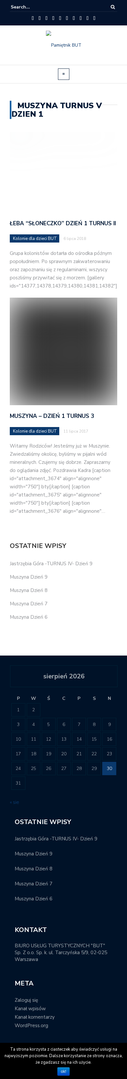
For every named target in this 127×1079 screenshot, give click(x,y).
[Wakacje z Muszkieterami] (67, 18)
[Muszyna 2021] (53, 18)
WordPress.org (31, 1025)
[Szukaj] (113, 7)
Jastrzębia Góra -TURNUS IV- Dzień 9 (51, 563)
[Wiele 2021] (60, 18)
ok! (63, 1071)
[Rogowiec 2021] (39, 18)
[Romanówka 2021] (87, 18)
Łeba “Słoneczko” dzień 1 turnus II (63, 223)
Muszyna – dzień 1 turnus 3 (52, 416)
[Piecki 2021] (80, 18)
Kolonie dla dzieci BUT (35, 239)
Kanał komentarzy (35, 1017)
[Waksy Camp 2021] (94, 18)
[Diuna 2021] (46, 18)
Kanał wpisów (30, 1008)
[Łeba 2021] (73, 18)
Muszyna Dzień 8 (29, 590)
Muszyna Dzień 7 (29, 603)
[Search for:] (30, 7)
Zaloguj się (26, 1000)
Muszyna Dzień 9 (29, 577)
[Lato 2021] (32, 18)
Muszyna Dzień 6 (29, 617)
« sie (14, 802)
